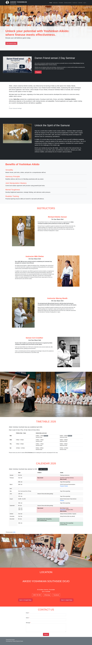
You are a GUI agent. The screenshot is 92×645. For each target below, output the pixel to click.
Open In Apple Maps (66, 600)
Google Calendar (43, 469)
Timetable (61, 2)
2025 (14, 532)
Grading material (67, 2)
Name (27, 617)
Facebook (56, 595)
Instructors (55, 2)
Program (38, 72)
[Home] (7, 3)
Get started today (11, 43)
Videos (66, 486)
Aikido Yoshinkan (18, 2)
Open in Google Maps (25, 600)
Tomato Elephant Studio (17, 641)
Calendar (80, 2)
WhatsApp (47, 595)
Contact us (74, 2)
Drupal (13, 639)
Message (28, 622)
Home (50, 2)
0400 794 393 (37, 595)
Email (27, 612)
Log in (84, 2)
